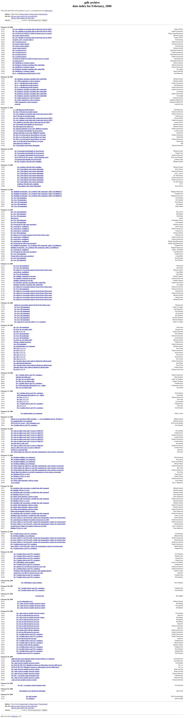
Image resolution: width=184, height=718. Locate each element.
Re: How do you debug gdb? (23, 329)
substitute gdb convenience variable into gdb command (28, 515)
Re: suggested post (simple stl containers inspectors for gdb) (30, 520)
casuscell (17, 104)
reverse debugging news (25, 601)
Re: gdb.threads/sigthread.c (23, 363)
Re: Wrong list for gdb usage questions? (24, 224)
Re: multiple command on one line (25, 276)
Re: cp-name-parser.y (20, 42)
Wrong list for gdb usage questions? (22, 256)
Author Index (33, 14)
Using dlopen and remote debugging (29, 186)
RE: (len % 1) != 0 (19, 348)
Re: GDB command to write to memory (27, 81)
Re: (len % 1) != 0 (19, 331)
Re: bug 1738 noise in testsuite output (25, 112)
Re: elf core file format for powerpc (27, 615)
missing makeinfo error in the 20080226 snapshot (29, 133)
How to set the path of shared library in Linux (28, 141)
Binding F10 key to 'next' (19, 528)
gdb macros (14, 218)
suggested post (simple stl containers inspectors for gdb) (28, 526)
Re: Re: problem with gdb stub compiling (28, 161)
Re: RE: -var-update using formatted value (25, 675)
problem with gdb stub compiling (28, 184)
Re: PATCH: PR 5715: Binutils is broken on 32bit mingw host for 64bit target (36, 665)
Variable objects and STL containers (28, 653)
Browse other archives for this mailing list (24, 16)
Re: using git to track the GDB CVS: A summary (30, 322)
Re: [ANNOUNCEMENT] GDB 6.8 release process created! (32, 33)
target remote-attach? (20, 48)
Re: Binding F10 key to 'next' (20, 474)
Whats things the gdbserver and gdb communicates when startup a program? (36, 472)
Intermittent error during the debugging (32, 691)
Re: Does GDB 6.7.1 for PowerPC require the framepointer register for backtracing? (38, 517)
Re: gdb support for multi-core (23, 126)
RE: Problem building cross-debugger (23, 459)
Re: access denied (16, 478)
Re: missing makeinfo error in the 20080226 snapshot (30, 128)
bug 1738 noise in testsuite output (24, 116)
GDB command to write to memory (26, 102)
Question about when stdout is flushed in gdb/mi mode (31, 367)
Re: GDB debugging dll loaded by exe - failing (31, 385)
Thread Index (43, 14)
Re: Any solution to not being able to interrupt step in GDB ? (32, 29)
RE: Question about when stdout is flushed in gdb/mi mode (33, 365)
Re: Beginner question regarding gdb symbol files (29, 65)
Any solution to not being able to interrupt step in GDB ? (31, 122)
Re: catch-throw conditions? (20, 226)
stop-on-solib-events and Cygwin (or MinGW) (26, 447)
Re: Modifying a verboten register (23, 63)
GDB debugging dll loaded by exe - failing (30, 395)
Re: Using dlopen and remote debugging (26, 145)
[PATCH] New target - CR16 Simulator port (25, 423)
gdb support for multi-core (22, 143)
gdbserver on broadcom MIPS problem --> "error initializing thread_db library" (37, 419)
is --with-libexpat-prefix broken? (23, 110)
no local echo (39, 596)
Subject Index (24, 14)
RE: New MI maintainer (19, 202)
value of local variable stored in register (24, 680)
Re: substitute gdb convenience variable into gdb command (30, 488)
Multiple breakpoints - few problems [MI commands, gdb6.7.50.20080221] (35, 247)
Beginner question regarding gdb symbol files (28, 285)
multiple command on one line (23, 280)
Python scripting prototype (22, 342)
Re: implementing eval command (24, 346)
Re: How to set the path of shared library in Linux (29, 135)
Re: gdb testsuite (31, 696)
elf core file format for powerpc (26, 638)
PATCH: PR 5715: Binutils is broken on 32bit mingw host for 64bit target (35, 667)
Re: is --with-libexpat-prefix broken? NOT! (26, 73)
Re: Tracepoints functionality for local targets (28, 124)
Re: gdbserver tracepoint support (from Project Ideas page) (30, 235)
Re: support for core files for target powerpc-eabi (30, 566)
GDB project (48, 10)
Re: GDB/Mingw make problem (24, 562)
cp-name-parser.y (18, 61)
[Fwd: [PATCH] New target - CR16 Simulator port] (31, 157)
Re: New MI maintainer (19, 198)
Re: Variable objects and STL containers (29, 375)
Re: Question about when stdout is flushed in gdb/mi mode (32, 361)
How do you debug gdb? (24, 387)
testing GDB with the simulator (21, 661)
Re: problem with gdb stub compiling (29, 167)
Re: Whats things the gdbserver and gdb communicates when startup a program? (37, 452)
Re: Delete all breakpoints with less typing (24, 480)
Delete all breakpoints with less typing (23, 511)
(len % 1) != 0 (21, 406)
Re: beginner (30, 698)
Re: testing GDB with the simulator (27, 630)
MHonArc (15, 716)
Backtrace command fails (19, 450)
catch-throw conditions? (21, 272)
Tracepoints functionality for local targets (28, 159)
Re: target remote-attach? (21, 35)
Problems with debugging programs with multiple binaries (32, 571)
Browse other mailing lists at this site (23, 18)
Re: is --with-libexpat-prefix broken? (26, 83)
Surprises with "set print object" (23, 40)
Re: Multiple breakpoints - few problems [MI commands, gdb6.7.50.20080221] (36, 191)
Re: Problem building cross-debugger (23, 457)
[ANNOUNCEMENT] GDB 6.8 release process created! (31, 58)
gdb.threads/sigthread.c (23, 377)
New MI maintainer (20, 344)
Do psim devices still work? (19, 443)
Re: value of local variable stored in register (31, 603)
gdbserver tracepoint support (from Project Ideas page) (32, 305)
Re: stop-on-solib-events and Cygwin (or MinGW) (27, 431)
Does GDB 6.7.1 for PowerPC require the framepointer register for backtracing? (37, 546)
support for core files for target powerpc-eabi (28, 573)
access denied (15, 482)
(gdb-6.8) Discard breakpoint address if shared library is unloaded (32, 659)
